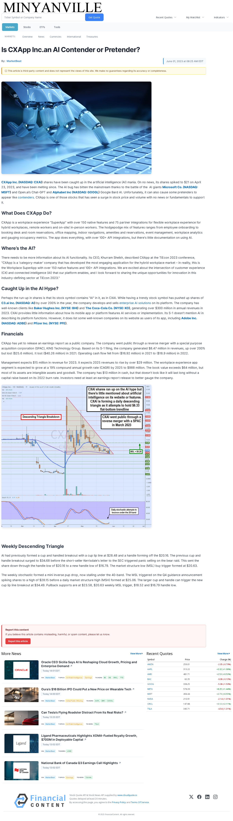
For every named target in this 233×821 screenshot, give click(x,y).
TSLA (97, 724)
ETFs (42, 27)
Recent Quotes (164, 17)
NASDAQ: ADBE (14, 323)
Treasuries (92, 36)
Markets (9, 27)
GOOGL (110, 701)
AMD (149, 674)
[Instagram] (215, 800)
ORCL (115, 678)
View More (135, 653)
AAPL (97, 701)
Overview (27, 36)
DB (109, 678)
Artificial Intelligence (74, 678)
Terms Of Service (140, 802)
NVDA (150, 698)
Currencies (55, 36)
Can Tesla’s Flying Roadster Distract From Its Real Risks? (84, 712)
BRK (103, 701)
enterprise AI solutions (135, 303)
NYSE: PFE (57, 323)
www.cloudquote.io (127, 795)
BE (105, 678)
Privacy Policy (119, 802)
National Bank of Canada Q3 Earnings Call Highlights (81, 763)
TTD (121, 678)
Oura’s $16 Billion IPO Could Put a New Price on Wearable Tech (88, 689)
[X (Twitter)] (191, 800)
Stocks (27, 27)
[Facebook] (199, 800)
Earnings (88, 678)
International (74, 36)
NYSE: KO (122, 308)
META (150, 689)
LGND (69, 751)
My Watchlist (193, 17)
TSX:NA (88, 777)
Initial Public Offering (74, 701)
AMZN (150, 664)
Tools (57, 27)
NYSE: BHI (69, 308)
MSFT (149, 694)
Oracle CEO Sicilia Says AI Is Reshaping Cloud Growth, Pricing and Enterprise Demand (89, 664)
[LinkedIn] (207, 800)
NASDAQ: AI (25, 303)
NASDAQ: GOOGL (85, 192)
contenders (25, 197)
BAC (149, 679)
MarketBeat (50, 678)
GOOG (150, 684)
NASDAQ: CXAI (30, 182)
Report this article (18, 641)
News (41, 36)
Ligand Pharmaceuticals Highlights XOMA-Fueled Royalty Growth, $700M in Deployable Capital (89, 737)
